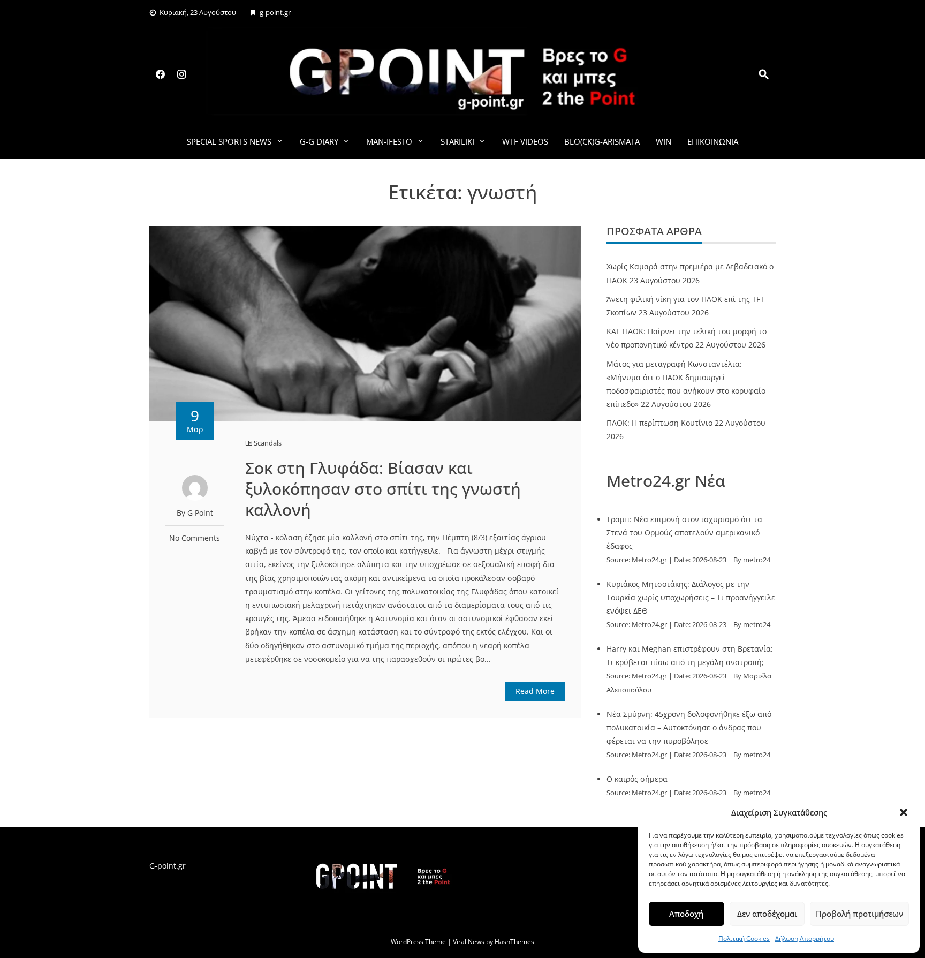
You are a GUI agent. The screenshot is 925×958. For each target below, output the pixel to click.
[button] (903, 812)
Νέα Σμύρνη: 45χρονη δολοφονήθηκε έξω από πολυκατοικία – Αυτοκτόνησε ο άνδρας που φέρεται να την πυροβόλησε (688, 727)
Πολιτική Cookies (744, 938)
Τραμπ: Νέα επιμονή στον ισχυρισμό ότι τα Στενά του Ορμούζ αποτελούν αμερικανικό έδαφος (684, 532)
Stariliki (457, 141)
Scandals (268, 443)
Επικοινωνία (712, 141)
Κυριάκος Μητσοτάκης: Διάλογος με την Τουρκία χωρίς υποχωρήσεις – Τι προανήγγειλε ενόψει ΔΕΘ (690, 597)
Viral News (468, 941)
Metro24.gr (649, 559)
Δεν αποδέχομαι (767, 913)
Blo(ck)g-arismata (602, 141)
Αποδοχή (686, 913)
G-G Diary (319, 141)
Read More (535, 691)
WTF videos (525, 141)
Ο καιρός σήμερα (637, 779)
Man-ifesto (389, 141)
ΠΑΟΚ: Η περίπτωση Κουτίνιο (659, 423)
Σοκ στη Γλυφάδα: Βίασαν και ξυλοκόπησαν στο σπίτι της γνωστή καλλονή (383, 489)
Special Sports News (229, 141)
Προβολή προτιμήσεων (859, 913)
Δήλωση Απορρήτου (804, 938)
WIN (663, 141)
